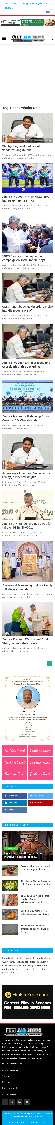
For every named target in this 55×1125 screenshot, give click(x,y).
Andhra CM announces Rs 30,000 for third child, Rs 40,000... (27, 525)
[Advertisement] (27, 73)
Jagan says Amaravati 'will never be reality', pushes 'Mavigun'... (26, 475)
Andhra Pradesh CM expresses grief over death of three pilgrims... (26, 364)
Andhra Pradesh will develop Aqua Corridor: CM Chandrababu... (25, 418)
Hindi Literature (10, 1070)
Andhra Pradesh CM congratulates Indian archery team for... (25, 198)
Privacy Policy (38, 1122)
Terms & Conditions (18, 1122)
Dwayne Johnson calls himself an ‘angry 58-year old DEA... (35, 868)
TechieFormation (35, 1116)
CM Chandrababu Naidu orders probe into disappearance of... (27, 308)
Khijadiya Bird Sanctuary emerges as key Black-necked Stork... (35, 929)
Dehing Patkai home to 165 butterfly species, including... (35, 912)
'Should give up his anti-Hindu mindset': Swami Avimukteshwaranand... (35, 899)
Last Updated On (26, 4)
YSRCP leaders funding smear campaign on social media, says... (25, 258)
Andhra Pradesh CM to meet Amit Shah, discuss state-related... (25, 641)
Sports (5, 1076)
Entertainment (9, 1087)
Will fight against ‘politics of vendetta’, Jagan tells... (21, 148)
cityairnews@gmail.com (14, 965)
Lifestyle (6, 1082)
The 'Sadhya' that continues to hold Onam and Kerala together (36, 882)
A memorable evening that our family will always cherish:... (27, 587)
